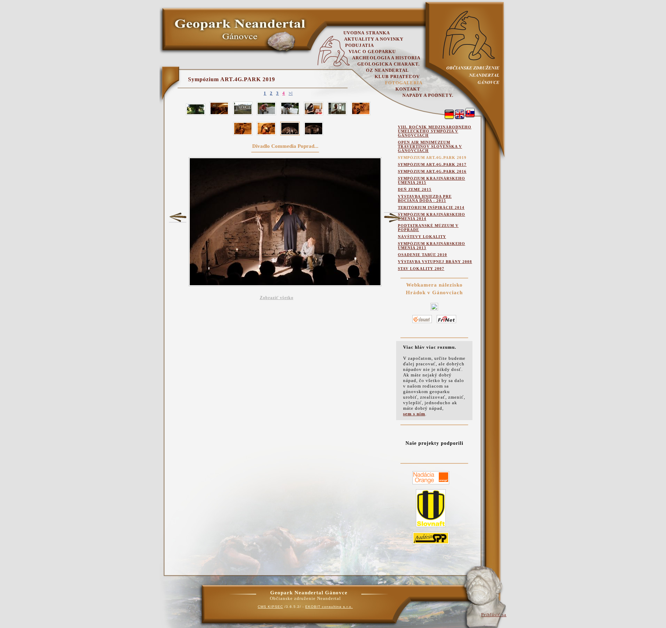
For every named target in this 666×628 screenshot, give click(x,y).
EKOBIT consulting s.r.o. (329, 607)
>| (291, 93)
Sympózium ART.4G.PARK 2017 (432, 164)
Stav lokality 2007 (421, 268)
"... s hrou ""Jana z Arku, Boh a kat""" (392, 217)
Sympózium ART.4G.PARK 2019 (231, 79)
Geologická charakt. (388, 64)
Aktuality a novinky (373, 39)
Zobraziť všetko (276, 297)
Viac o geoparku (372, 51)
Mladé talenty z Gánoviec (177, 217)
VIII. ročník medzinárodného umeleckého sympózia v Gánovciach (434, 131)
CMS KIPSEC (270, 607)
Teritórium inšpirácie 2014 (431, 207)
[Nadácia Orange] (431, 484)
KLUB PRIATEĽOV (397, 76)
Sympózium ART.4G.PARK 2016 (432, 171)
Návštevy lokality (422, 237)
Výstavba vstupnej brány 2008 (435, 262)
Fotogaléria (403, 82)
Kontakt (407, 89)
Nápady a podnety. (427, 95)
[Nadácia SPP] (431, 544)
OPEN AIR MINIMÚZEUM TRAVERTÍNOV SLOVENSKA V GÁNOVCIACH (430, 146)
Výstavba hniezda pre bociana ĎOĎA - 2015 (425, 198)
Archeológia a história (386, 57)
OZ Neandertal (387, 70)
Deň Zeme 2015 (415, 189)
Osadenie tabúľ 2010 (422, 255)
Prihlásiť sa (493, 614)
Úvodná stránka (366, 32)
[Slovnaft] (430, 527)
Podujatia (359, 45)
